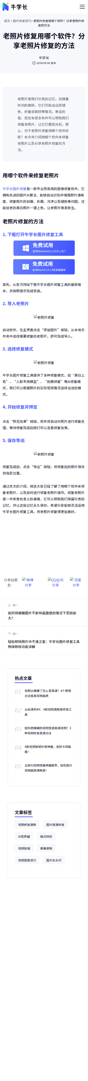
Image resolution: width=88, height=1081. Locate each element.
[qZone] (55, 580)
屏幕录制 (46, 848)
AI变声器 (24, 836)
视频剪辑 (24, 848)
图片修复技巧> (23, 21)
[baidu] (76, 580)
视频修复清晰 (27, 824)
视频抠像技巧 (27, 860)
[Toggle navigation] (82, 7)
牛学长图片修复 (14, 188)
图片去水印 (53, 860)
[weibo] (28, 580)
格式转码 (46, 836)
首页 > (8, 21)
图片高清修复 (55, 824)
